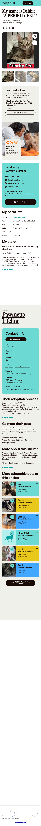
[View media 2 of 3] (20, 76)
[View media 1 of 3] (8, 76)
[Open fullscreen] (34, 42)
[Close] (38, 809)
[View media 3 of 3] (33, 76)
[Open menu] (36, 3)
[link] (3, 27)
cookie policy (12, 816)
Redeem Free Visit (20, 112)
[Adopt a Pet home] (9, 3)
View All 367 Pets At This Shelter (20, 583)
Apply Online (22, 202)
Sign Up (28, 3)
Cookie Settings (20, 822)
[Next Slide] (36, 50)
